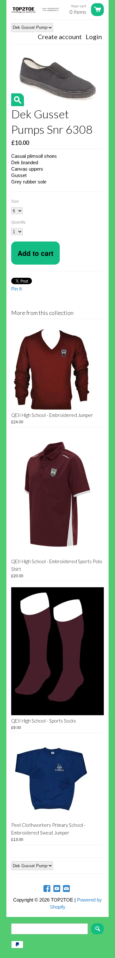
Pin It (16, 289)
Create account (60, 36)
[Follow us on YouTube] (57, 889)
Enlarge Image (17, 99)
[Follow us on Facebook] (47, 889)
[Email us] (67, 889)
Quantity (18, 222)
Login (94, 36)
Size (15, 201)
